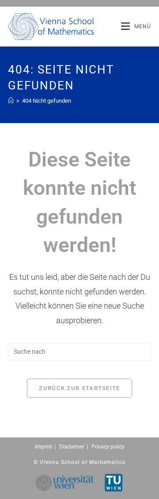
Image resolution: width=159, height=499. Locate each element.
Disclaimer (71, 447)
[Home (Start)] (11, 100)
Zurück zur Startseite (79, 388)
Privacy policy (108, 447)
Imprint (43, 447)
